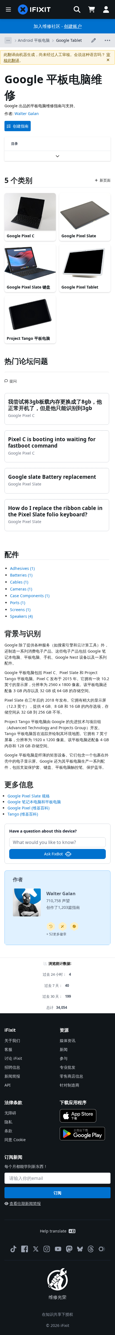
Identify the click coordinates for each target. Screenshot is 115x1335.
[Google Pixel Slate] (85, 212)
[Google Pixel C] (30, 212)
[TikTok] (13, 1249)
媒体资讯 (67, 1040)
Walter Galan (27, 113)
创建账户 (73, 26)
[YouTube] (58, 1249)
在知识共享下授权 (57, 1314)
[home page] (34, 9)
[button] (77, 9)
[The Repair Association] (102, 1249)
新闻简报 (12, 1076)
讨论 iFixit (13, 1058)
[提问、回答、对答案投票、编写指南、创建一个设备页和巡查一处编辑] (74, 926)
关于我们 (12, 1040)
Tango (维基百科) (23, 814)
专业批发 (67, 1067)
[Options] (8, 40)
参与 (64, 1058)
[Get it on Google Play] (82, 1133)
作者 (18, 879)
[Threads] (90, 1249)
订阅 (57, 1192)
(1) (22, 568)
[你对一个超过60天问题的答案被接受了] (50, 926)
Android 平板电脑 (34, 40)
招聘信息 (12, 1067)
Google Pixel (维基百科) (28, 808)
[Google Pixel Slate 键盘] (30, 263)
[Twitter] (35, 1249)
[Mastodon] (69, 1249)
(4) (21, 616)
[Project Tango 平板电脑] (30, 315)
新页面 (105, 180)
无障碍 (10, 1113)
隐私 (8, 1121)
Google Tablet (69, 40)
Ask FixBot (53, 853)
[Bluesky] (80, 1249)
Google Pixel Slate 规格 (29, 796)
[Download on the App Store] (78, 1115)
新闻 (64, 1049)
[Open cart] (91, 9)
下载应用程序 (73, 1102)
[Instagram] (47, 1249)
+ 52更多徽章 (56, 934)
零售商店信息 (71, 1076)
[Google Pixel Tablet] (85, 263)
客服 (8, 1049)
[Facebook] (24, 1249)
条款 (8, 1130)
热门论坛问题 (26, 361)
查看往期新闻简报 (25, 1203)
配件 (11, 554)
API (7, 1085)
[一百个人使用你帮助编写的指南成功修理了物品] (62, 926)
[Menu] (8, 9)
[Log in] (106, 9)
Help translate (53, 1231)
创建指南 (20, 126)
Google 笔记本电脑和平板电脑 (34, 801)
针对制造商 (69, 1085)
